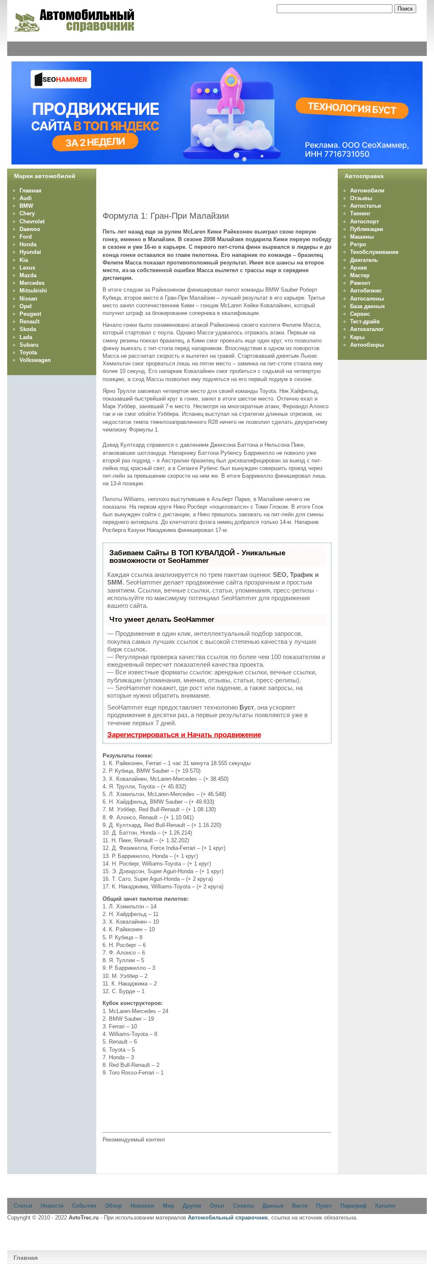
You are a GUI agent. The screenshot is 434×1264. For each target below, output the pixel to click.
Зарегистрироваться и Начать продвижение (184, 735)
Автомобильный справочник (228, 1217)
